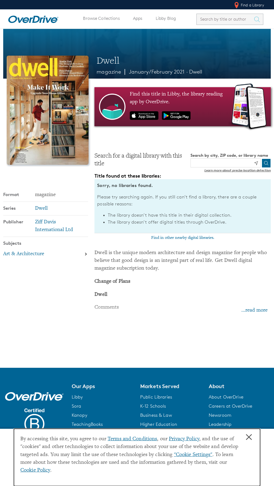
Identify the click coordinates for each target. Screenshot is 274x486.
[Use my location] (256, 163)
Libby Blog (166, 18)
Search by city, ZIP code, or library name (229, 155)
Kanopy (79, 415)
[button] (103, 386)
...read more (254, 310)
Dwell (196, 71)
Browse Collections (101, 18)
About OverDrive (226, 397)
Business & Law (156, 415)
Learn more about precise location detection (237, 170)
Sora (76, 406)
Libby (77, 397)
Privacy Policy (184, 439)
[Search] (266, 163)
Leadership (220, 424)
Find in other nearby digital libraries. (182, 238)
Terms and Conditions (132, 439)
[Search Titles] (258, 19)
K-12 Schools (153, 406)
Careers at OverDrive (230, 406)
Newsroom (220, 415)
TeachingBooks (87, 424)
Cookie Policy (35, 470)
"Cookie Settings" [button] (193, 454)
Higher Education (158, 424)
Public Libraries (156, 397)
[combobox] (225, 19)
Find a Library (252, 5)
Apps (138, 18)
